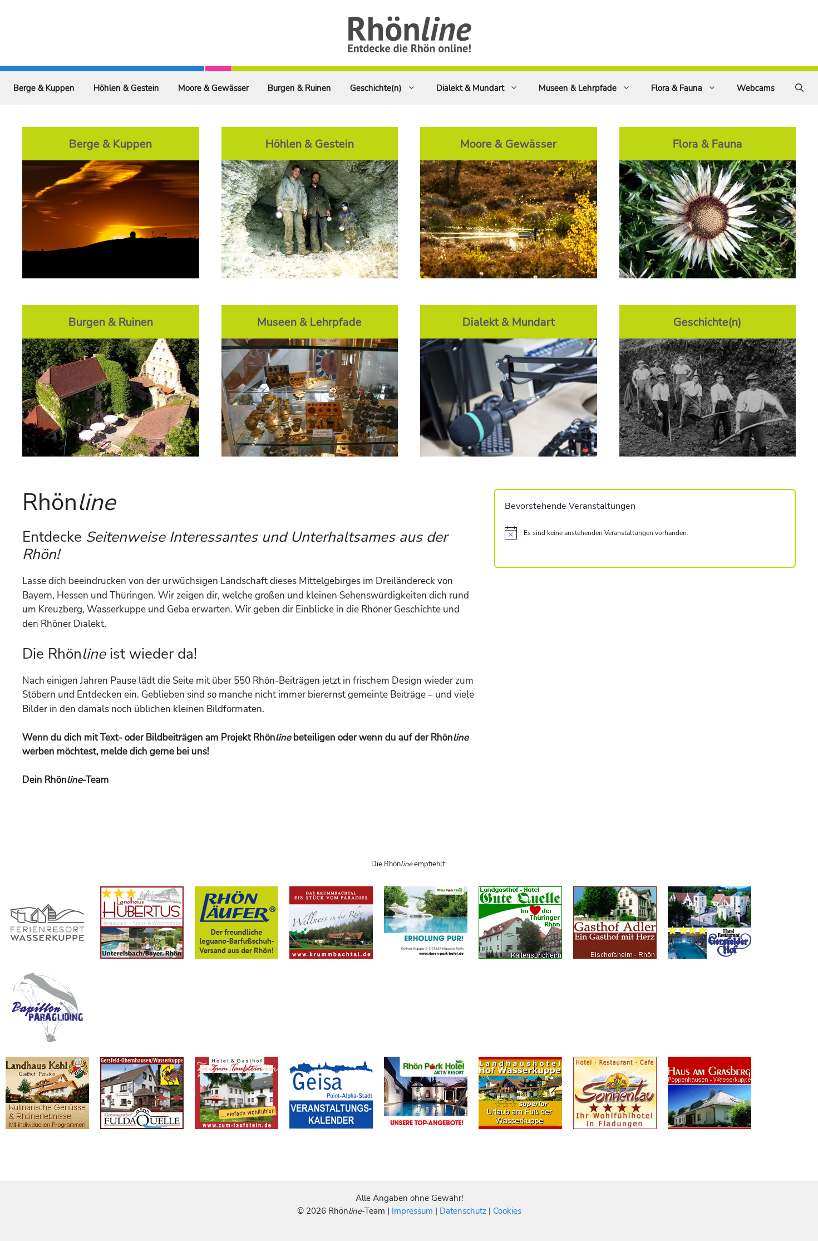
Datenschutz (463, 1211)
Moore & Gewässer (213, 88)
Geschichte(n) (376, 88)
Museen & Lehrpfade (578, 88)
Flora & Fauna (676, 88)
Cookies (507, 1211)
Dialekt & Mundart (470, 88)
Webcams (756, 88)
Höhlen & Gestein (126, 88)
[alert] (645, 532)
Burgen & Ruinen (299, 88)
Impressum (413, 1211)
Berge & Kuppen (44, 88)
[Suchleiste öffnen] (799, 88)
